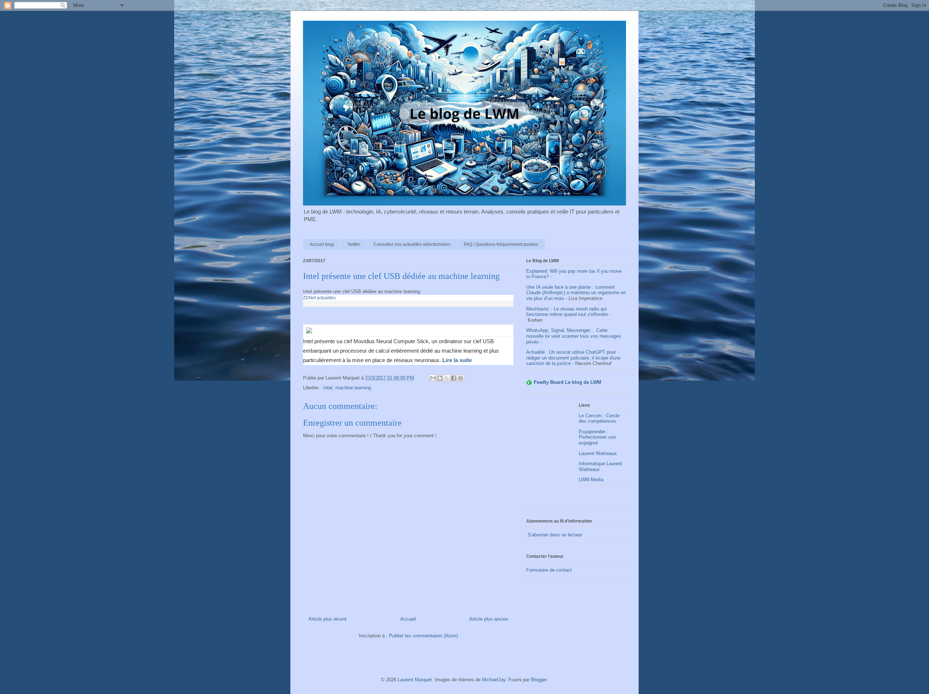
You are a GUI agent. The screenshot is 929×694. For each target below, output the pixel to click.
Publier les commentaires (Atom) (423, 635)
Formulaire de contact (549, 570)
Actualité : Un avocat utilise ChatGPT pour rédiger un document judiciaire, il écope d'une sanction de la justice (573, 357)
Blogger (539, 679)
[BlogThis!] (439, 378)
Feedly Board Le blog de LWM (567, 382)
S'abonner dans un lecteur (554, 534)
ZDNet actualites (319, 297)
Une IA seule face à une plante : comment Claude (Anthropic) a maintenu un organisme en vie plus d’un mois (576, 292)
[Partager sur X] (446, 378)
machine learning (353, 387)
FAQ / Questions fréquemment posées (501, 244)
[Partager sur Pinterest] (460, 378)
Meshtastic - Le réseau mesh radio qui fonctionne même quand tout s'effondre (567, 311)
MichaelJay (494, 679)
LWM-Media (591, 479)
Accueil (408, 619)
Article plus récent (327, 619)
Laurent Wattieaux (598, 453)
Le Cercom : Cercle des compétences (599, 418)
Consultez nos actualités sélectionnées (411, 244)
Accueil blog (322, 244)
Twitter (353, 244)
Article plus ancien (488, 619)
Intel (327, 387)
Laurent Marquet (415, 679)
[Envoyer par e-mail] (433, 378)
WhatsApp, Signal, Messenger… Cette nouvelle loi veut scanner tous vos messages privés (573, 336)
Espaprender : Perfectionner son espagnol (597, 437)
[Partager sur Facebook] (453, 378)
